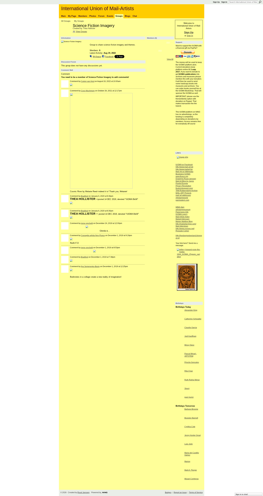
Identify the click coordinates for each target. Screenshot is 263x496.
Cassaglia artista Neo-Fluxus (93, 235)
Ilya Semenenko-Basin (90, 266)
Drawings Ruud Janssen (186, 179)
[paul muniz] (179, 403)
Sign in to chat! (242, 494)
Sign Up (216, 2)
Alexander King (190, 310)
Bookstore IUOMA (183, 174)
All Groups (65, 21)
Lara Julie (188, 444)
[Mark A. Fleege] (179, 476)
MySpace (97, 56)
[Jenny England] (168, 47)
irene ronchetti (87, 223)
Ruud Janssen (83, 492)
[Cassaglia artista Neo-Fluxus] (160, 55)
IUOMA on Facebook (184, 165)
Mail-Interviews (182, 226)
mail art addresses (183, 195)
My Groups (79, 21)
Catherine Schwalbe (192, 319)
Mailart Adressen (182, 219)
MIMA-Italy (180, 207)
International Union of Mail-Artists (97, 8)
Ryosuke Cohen (182, 231)
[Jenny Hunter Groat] (179, 441)
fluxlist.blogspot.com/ (184, 188)
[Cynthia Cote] (179, 432)
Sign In (224, 2)
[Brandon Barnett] (179, 423)
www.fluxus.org (182, 176)
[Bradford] (168, 55)
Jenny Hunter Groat (192, 435)
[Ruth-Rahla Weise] (179, 385)
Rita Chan (188, 371)
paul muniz (189, 397)
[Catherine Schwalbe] (179, 324)
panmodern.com (182, 200)
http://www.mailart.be (184, 169)
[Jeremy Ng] (152, 55)
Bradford (84, 196)
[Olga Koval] (160, 47)
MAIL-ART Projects (183, 193)
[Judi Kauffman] (179, 342)
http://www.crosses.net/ (185, 229)
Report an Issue (180, 492)
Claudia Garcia (190, 328)
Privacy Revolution (183, 186)
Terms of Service (196, 492)
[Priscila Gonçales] (179, 368)
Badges (168, 492)
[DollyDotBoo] (152, 47)
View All (170, 59)
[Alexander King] (179, 316)
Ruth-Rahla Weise (192, 380)
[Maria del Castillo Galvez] (179, 458)
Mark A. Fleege (190, 470)
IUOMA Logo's (181, 214)
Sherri (186, 388)
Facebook (109, 56)
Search (260, 2)
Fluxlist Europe (182, 183)
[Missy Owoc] (179, 350)
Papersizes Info (182, 212)
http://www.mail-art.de (184, 167)
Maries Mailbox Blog (184, 221)
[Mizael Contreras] (179, 484)
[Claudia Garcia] (179, 333)
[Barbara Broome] (179, 415)
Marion (187, 461)
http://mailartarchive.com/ (186, 224)
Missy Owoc (189, 345)
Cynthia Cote (189, 427)
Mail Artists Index (182, 217)
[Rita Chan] (179, 376)
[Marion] (179, 467)
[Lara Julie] (179, 449)
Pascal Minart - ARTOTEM (190, 355)
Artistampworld (182, 198)
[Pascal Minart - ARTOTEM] (179, 359)
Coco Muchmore (88, 91)
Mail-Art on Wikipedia (184, 172)
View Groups (81, 31)
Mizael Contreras (191, 479)
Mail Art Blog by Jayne (185, 181)
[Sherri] (179, 394)
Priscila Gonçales (191, 362)
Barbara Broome (191, 409)
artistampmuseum (183, 210)
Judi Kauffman (190, 336)
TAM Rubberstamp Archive (187, 191)
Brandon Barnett (191, 418)
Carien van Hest (87, 81)
